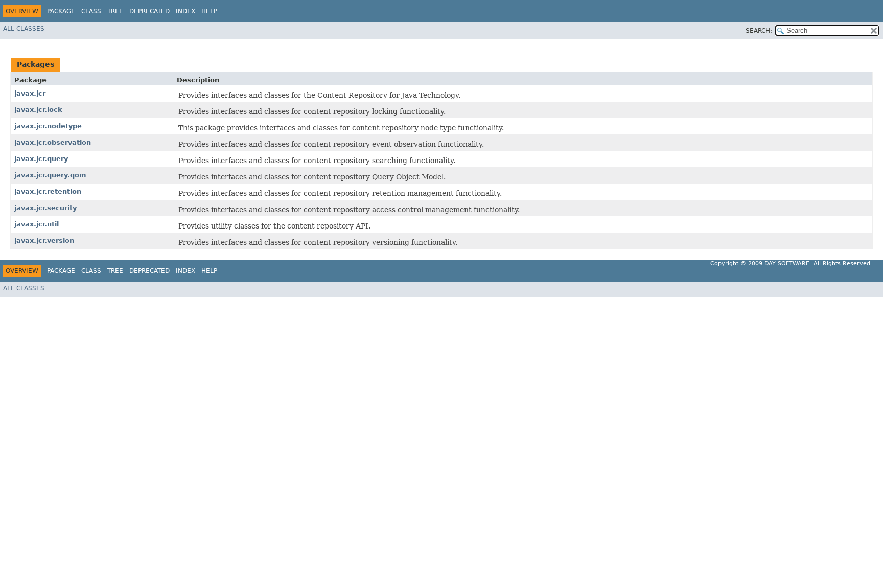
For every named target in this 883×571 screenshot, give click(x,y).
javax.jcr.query (41, 159)
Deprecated (149, 11)
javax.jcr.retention (47, 191)
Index (185, 11)
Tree (115, 11)
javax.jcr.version (44, 240)
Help (209, 11)
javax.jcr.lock (38, 109)
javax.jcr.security (45, 208)
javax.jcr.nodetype (48, 126)
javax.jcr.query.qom (50, 175)
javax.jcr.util (36, 224)
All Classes (23, 28)
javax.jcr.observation (52, 142)
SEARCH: (759, 30)
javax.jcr (29, 93)
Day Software (786, 263)
